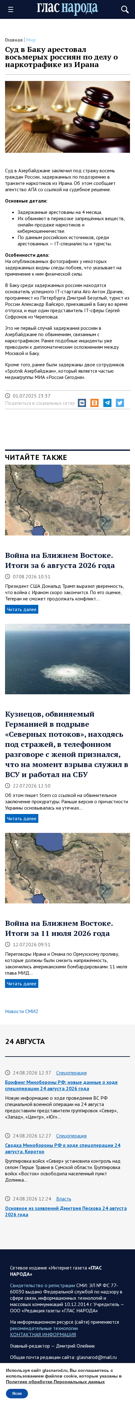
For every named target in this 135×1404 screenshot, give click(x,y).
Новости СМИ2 (21, 1011)
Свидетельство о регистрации (42, 1285)
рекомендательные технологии (44, 1328)
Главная (14, 40)
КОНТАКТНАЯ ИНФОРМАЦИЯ (43, 1334)
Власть (63, 1198)
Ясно (17, 1393)
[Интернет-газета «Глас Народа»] (67, 9)
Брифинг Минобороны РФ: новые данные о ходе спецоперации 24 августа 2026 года (61, 1085)
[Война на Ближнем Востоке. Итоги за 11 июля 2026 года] (67, 870)
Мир (31, 40)
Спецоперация (71, 1072)
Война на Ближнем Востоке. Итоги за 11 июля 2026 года (59, 928)
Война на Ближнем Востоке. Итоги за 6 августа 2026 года (60, 560)
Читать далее (21, 609)
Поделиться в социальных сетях (40, 403)
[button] (82, 403)
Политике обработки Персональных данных (55, 1382)
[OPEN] (12, 9)
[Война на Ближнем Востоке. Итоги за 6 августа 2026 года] (67, 502)
